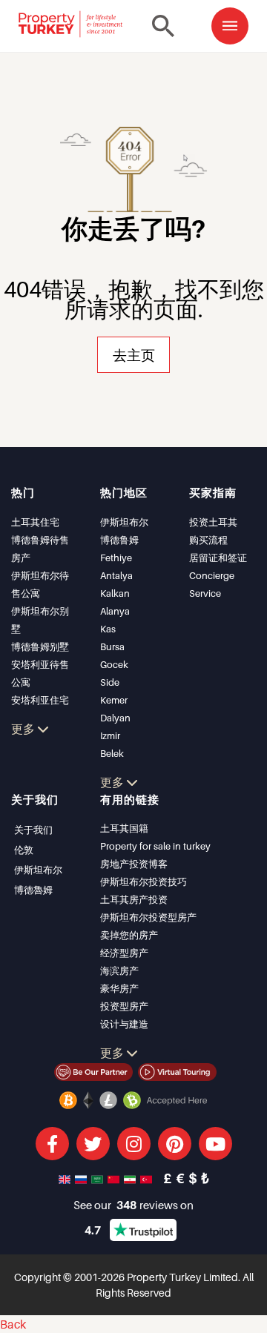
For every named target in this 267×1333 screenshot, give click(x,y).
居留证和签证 (218, 557)
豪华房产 (119, 988)
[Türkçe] (147, 1178)
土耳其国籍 (124, 828)
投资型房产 (124, 1006)
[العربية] (98, 1178)
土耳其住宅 (35, 522)
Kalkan (115, 593)
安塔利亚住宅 (40, 700)
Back (13, 1324)
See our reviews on (133, 1204)
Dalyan (115, 718)
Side (109, 682)
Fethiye (116, 557)
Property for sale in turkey (155, 846)
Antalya (116, 575)
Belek (112, 753)
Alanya (115, 611)
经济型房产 (124, 953)
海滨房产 (119, 970)
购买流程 (208, 540)
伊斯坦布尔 (124, 522)
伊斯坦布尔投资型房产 (148, 917)
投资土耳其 (213, 522)
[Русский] (82, 1178)
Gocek (114, 664)
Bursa (112, 646)
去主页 (134, 354)
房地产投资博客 (134, 864)
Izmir (110, 735)
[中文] (115, 1178)
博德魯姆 (33, 890)
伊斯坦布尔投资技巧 (143, 881)
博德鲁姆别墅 (40, 646)
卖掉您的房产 (129, 935)
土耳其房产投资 (134, 899)
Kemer (114, 700)
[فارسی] (131, 1178)
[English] (66, 1178)
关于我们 (33, 830)
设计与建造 (124, 1024)
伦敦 (23, 850)
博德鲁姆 (119, 540)
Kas (108, 629)
